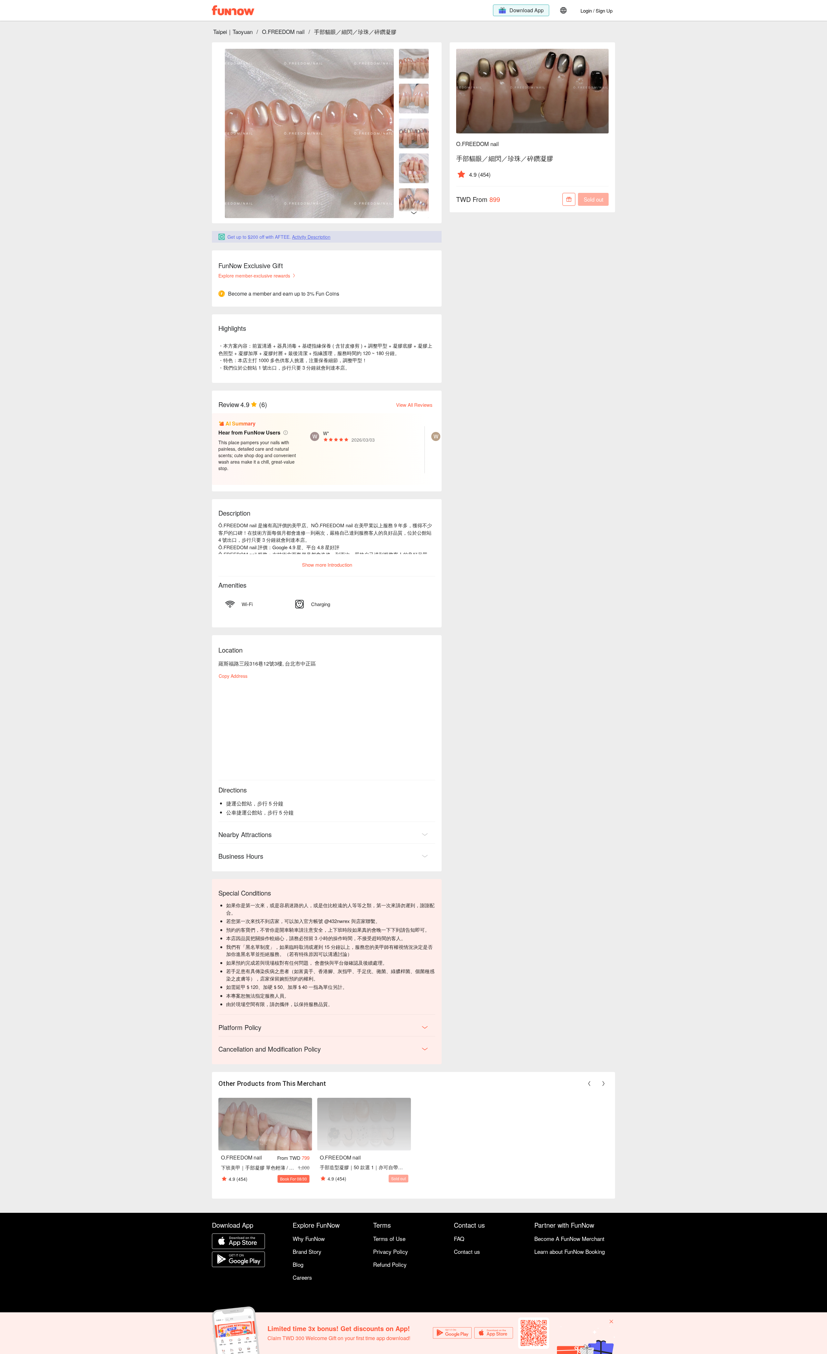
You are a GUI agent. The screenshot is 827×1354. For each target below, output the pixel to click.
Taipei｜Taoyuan (233, 31)
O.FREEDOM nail (283, 31)
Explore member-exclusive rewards (254, 275)
